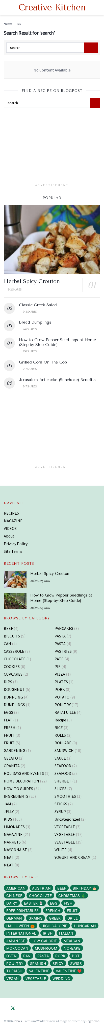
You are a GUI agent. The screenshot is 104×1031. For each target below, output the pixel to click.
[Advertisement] (52, 147)
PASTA (60, 635)
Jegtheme (92, 1021)
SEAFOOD (63, 765)
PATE (59, 658)
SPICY (58, 963)
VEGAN (12, 978)
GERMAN (14, 918)
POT (76, 956)
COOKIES (12, 666)
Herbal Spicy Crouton (32, 281)
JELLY (9, 811)
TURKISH (14, 971)
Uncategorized (67, 819)
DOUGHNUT (14, 689)
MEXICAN (72, 941)
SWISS (76, 963)
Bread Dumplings (35, 322)
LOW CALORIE (44, 941)
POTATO (62, 697)
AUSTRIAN (41, 888)
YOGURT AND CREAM (73, 857)
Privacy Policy (16, 543)
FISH (68, 903)
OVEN (11, 956)
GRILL (72, 918)
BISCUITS (12, 635)
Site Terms (13, 551)
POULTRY (63, 704)
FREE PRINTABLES (22, 910)
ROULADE (63, 742)
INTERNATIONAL (21, 933)
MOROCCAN (17, 948)
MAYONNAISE (15, 849)
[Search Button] (98, 7)
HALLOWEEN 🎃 (20, 926)
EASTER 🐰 (33, 903)
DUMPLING (13, 697)
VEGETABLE (65, 826)
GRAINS (35, 918)
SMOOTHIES (65, 796)
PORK (60, 689)
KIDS (8, 819)
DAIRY (11, 903)
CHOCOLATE (14, 658)
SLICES (60, 788)
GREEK (55, 918)
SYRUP (60, 811)
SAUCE (60, 758)
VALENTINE (39, 971)
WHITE (61, 849)
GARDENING (14, 750)
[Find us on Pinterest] (20, 1008)
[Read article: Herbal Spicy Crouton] (52, 239)
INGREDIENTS (16, 796)
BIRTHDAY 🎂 (84, 888)
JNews (17, 1021)
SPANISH (38, 963)
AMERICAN (15, 888)
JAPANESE (15, 941)
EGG (54, 903)
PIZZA (60, 674)
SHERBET (63, 780)
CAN (7, 643)
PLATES (61, 681)
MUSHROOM (46, 948)
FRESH (9, 727)
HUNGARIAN (85, 926)
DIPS (8, 681)
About (9, 536)
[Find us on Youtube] (27, 1008)
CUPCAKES (13, 674)
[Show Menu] (6, 7)
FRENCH (52, 910)
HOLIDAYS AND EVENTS (24, 773)
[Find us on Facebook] (5, 1008)
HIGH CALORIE (54, 926)
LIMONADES (14, 826)
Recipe (60, 719)
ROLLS (60, 735)
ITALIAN (66, 933)
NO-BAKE (72, 948)
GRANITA (12, 765)
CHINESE (14, 895)
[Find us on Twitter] (13, 1008)
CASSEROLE (14, 651)
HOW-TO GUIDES (18, 788)
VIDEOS (10, 528)
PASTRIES (63, 651)
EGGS (8, 712)
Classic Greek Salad (38, 304)
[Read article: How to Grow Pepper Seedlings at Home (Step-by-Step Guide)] (15, 601)
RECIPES (11, 513)
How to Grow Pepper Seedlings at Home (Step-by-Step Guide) (57, 342)
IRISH (48, 933)
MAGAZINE (13, 520)
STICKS (61, 803)
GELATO (11, 758)
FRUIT (9, 735)
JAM (7, 803)
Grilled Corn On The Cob (43, 362)
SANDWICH (64, 750)
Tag (18, 23)
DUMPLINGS (14, 704)
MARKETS (12, 842)
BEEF (8, 628)
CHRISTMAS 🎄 (72, 895)
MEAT (9, 857)
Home (8, 23)
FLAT (8, 719)
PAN (27, 956)
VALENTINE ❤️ (69, 971)
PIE (58, 666)
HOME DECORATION (21, 780)
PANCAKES (64, 628)
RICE (59, 727)
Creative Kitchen (52, 7)
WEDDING (61, 978)
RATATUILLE (65, 712)
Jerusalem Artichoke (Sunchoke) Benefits (57, 379)
